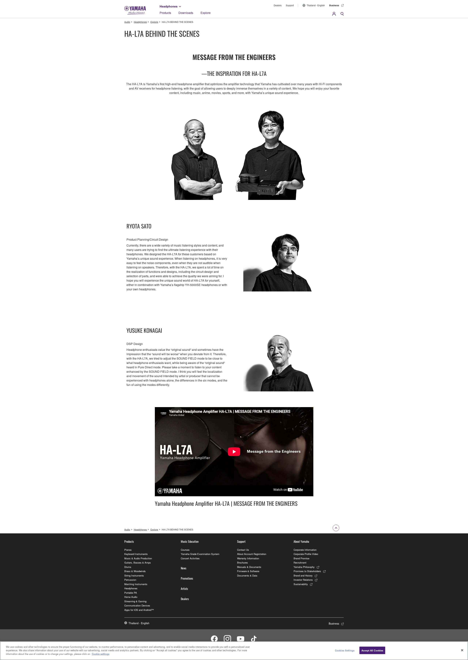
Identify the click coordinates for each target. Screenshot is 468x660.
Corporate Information (305, 549)
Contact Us (243, 549)
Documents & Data (247, 575)
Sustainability (301, 584)
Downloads (185, 13)
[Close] (462, 650)
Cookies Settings (344, 650)
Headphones (169, 6)
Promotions (187, 578)
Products (165, 13)
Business (334, 5)
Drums (127, 567)
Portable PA (130, 592)
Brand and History (303, 575)
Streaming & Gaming (135, 601)
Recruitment (300, 562)
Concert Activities (190, 558)
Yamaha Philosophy (304, 567)
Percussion (130, 579)
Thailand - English (316, 5)
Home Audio (130, 597)
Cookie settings (100, 654)
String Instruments (134, 575)
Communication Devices (137, 605)
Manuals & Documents (249, 567)
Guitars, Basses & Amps (137, 562)
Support (290, 5)
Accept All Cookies (372, 650)
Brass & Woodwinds (135, 571)
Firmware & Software (248, 571)
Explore (206, 13)
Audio (127, 21)
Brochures (242, 562)
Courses (185, 549)
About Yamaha (301, 541)
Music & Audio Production (138, 558)
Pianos (128, 549)
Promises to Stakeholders (307, 571)
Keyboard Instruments (136, 554)
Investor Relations (303, 579)
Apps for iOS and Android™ (139, 610)
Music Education (190, 541)
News (183, 568)
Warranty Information (248, 558)
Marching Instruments (135, 584)
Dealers (278, 5)
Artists (184, 588)
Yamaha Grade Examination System (200, 554)
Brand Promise (301, 558)
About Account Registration (251, 554)
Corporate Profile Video (306, 554)
